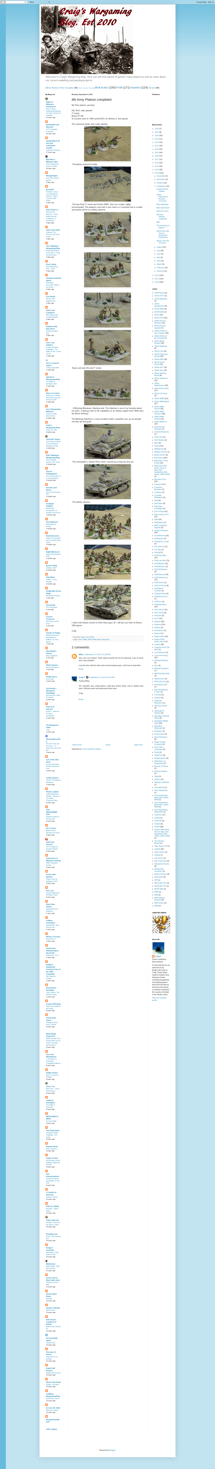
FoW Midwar (159, 564)
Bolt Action (102, 87)
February (160, 268)
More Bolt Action (162, 208)
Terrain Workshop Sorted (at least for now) (52, 766)
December (161, 176)
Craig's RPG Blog (53, 1004)
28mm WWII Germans (159, 413)
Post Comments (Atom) (91, 749)
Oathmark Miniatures (158, 702)
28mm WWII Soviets (159, 418)
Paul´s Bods (51, 264)
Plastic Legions (52, 792)
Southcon (158, 815)
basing (157, 446)
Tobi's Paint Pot (52, 1220)
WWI (156, 895)
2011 (157, 279)
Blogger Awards (160, 452)
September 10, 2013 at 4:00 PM (101, 677)
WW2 (156, 892)
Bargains (49, 1298)
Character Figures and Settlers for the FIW (53, 1181)
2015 (157, 166)
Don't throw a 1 (52, 210)
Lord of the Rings (161, 656)
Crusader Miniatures (158, 496)
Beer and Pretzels (52, 667)
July (158, 251)
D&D (156, 500)
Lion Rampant (160, 652)
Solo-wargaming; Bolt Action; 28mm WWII (161, 797)
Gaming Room (160, 594)
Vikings (157, 855)
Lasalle (157, 644)
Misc (156, 666)
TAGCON (158, 821)
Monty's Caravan (53, 937)
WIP (158, 222)
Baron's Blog (51, 566)
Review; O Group (161, 766)
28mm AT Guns (162, 211)
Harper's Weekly (53, 1308)
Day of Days (159, 511)
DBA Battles (159, 522)
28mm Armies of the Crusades (59, 88)
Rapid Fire (158, 755)
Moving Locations (52, 1410)
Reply (81, 669)
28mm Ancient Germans (160, 322)
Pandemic (158, 731)
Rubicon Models (160, 771)
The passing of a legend (163, 227)
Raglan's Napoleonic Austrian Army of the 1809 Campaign (53, 969)
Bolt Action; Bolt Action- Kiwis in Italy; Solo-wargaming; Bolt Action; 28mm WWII (162, 470)
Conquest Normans (158, 488)
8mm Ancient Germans (159, 428)
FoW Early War (160, 555)
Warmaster (158, 877)
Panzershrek (159, 734)
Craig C (82, 677)
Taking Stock (50, 1343)
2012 (157, 275)
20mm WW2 (159, 309)
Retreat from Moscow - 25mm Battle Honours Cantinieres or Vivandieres (52, 216)
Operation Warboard (158, 727)
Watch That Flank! (53, 1382)
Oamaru (157, 698)
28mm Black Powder (159, 342)
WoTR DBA (158, 889)
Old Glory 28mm (160, 706)
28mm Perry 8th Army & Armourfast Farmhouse (162, 234)
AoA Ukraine (159, 440)
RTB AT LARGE (52, 1206)
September (161, 186)
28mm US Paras (160, 394)
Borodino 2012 (160, 479)
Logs (48, 730)
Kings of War (159, 636)
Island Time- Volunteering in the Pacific (52, 950)
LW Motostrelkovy (161, 660)
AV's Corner (51, 828)
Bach (156, 443)
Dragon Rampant (161, 530)
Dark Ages (158, 503)
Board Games (159, 455)
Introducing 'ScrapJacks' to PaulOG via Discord (53, 510)
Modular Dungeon (161, 668)
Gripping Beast (160, 605)
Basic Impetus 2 (51, 1149)
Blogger (112, 1450)
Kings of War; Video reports (159, 640)
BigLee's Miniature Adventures (51, 104)
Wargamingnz (51, 176)
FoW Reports (159, 574)
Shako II (157, 779)
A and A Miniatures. (161, 432)
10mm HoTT (159, 296)
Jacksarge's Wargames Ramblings (51, 690)
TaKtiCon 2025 (51, 568)
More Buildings (162, 204)
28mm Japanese (161, 378)
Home (108, 745)
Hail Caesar (159, 610)
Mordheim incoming (53, 596)
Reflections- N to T (52, 955)
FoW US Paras (160, 586)
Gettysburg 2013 (160, 596)
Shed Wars (50, 577)
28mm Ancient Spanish (160, 327)
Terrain (152, 88)
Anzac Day (158, 437)
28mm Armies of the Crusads (160, 337)
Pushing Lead (51, 1234)
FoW (120, 87)
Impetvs (136, 87)
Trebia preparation (52, 367)
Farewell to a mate (161, 542)
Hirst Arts (157, 616)
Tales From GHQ (53, 230)
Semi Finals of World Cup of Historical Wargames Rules (53, 444)
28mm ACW (159, 318)
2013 (157, 173)
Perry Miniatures (160, 737)
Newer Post (77, 745)
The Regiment (52, 522)
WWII (156, 906)
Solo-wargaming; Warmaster (161, 811)
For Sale (157, 550)
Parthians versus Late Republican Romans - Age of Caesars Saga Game (52, 196)
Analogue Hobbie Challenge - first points (52, 1135)
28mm (156, 315)
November (161, 179)
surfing (157, 818)
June (159, 254)
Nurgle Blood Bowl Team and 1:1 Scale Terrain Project (53, 253)
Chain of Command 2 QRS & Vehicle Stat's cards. (53, 540)
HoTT (156, 618)
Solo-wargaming (160, 790)
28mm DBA (158, 359)
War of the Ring (160, 861)
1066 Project (159, 293)
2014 (157, 170)
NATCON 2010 (160, 682)
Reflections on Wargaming (160, 762)
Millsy (81, 654)
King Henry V (50, 939)
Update (157, 849)
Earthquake (159, 539)
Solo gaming (159, 787)
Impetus (157, 622)
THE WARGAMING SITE (51, 812)
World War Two (160, 886)
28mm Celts (159, 351)
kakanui (157, 628)
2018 (157, 156)
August (160, 247)
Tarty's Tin (50, 1087)
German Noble (51, 1121)
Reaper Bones (160, 758)
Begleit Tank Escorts (53, 1373)
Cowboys (158, 492)
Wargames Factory (161, 864)
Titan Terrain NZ (160, 846)
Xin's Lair (50, 891)
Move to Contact (53, 393)
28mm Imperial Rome (85, 88)
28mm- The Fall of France (162, 242)
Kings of (157, 633)
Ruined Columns (52, 1197)
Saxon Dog (50, 605)
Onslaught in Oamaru (159, 712)
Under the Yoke (51, 430)
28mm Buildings (160, 346)
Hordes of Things (53, 633)
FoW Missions (159, 566)
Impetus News (52, 1147)
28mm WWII (82, 639)
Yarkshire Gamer (53, 439)
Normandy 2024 (160, 685)
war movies (158, 858)
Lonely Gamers (52, 778)
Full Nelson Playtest (53, 150)
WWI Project (159, 903)
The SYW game (51, 607)
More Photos (50, 1310)
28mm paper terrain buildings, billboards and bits (53, 1163)
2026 (157, 129)
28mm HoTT (159, 367)
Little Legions (51, 1429)
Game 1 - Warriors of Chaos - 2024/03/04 (52, 713)
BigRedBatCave (53, 552)
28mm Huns (159, 370)
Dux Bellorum (159, 536)
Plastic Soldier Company (160, 743)
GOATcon (158, 602)
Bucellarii (50, 190)
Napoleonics (159, 679)
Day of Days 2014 (161, 514)
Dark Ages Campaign (158, 507)
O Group (157, 695)
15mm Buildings (160, 299)
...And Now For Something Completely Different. (53, 1061)
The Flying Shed (52, 1131)
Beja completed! (51, 656)
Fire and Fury (159, 547)
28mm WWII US (160, 422)
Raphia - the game (52, 1384)
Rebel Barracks (52, 536)
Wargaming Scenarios (159, 870)
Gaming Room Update (162, 190)
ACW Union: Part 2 (52, 1398)
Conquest (158, 484)
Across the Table (53, 1408)
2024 (157, 135)
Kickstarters (159, 630)
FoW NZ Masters (160, 569)
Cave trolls (50, 679)
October (160, 183)
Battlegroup (159, 449)
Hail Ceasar (159, 613)
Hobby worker (52, 1073)
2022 (157, 142)
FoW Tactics (159, 583)
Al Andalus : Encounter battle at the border (52, 285)
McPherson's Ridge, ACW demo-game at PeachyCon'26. (53, 398)
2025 (157, 132)
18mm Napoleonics (159, 305)
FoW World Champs (158, 589)
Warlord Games (160, 874)
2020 (157, 149)
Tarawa (157, 824)
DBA (156, 519)
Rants (156, 752)
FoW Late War (160, 561)
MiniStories (50, 1264)
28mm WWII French (159, 408)
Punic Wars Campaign (158, 748)
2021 (157, 146)
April (159, 261)
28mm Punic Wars (161, 388)
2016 (157, 163)
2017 (157, 159)
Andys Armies (52, 1158)
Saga (156, 776)
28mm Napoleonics (159, 384)
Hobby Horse (51, 677)
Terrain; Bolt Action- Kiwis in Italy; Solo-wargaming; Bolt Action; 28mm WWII (162, 833)
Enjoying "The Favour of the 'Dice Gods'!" (53, 234)
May (159, 257)
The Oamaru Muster (159, 842)
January (160, 271)
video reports (159, 852)
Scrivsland (50, 296)
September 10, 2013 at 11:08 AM (97, 654)
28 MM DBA (159, 312)
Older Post (138, 745)
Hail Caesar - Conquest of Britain (51, 1322)
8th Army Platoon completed (161, 217)
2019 (157, 153)
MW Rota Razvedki (162, 674)
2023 (157, 139)
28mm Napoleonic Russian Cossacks (162, 198)
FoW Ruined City (161, 578)
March (159, 264)
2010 (157, 282)
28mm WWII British (94, 639)
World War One (160, 883)
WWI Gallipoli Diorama (159, 899)
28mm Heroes (52, 665)
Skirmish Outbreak (161, 782)
